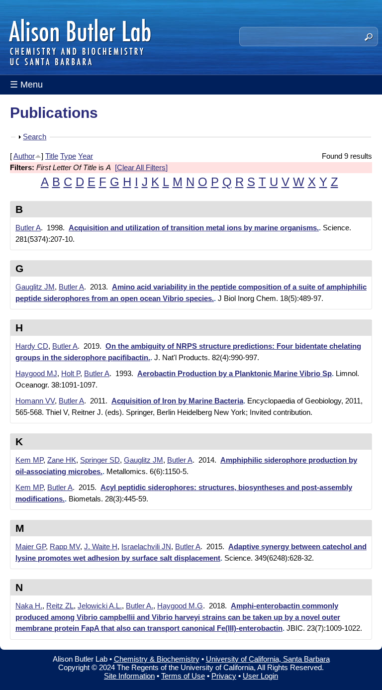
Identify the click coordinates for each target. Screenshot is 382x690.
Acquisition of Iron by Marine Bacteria (177, 400)
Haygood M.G (180, 605)
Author (24, 156)
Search (34, 136)
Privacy (223, 676)
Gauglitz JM (35, 287)
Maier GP (30, 546)
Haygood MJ (36, 373)
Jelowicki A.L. (100, 605)
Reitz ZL (60, 605)
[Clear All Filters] (141, 167)
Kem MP (29, 460)
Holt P (70, 373)
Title (51, 156)
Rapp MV (65, 546)
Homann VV (35, 400)
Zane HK (61, 460)
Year (85, 156)
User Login (260, 676)
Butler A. (139, 605)
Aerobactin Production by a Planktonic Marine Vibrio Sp (234, 373)
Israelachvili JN (146, 546)
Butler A (28, 227)
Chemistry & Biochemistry (156, 659)
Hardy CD (31, 346)
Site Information (129, 676)
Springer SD (100, 460)
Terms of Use (183, 676)
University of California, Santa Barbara (268, 659)
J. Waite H (100, 546)
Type (68, 156)
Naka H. (28, 605)
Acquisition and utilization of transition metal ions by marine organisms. (194, 227)
